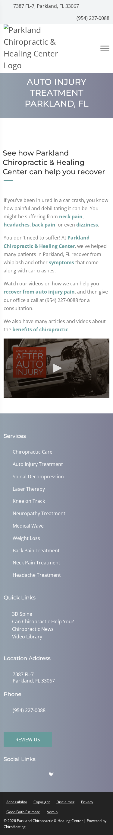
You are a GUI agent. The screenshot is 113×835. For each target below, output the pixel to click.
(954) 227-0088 (92, 18)
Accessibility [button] (16, 801)
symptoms (61, 262)
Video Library (27, 636)
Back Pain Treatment (36, 551)
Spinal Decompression (38, 477)
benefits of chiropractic (40, 329)
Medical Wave (28, 526)
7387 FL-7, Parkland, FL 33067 (45, 6)
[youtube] (70, 776)
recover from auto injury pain (39, 291)
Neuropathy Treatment (39, 513)
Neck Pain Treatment (36, 563)
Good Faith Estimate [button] (23, 811)
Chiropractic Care (32, 452)
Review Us (27, 739)
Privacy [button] (87, 801)
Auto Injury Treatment (38, 464)
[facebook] (26, 776)
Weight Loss (26, 538)
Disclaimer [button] (65, 801)
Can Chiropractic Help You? (43, 621)
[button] (56, 368)
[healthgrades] (56, 776)
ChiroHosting (15, 826)
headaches (17, 224)
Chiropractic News (33, 629)
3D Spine (22, 614)
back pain (43, 224)
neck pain (71, 216)
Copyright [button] (41, 801)
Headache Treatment (37, 575)
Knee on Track (29, 501)
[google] (11, 776)
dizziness (87, 224)
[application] (56, 368)
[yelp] (41, 776)
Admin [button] (52, 811)
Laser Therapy (29, 489)
